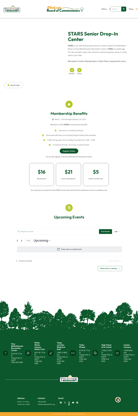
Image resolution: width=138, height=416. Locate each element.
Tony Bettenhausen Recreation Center (17, 347)
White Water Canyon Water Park (39, 346)
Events (79, 74)
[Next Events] (21, 240)
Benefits (72, 74)
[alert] (69, 249)
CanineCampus (127, 346)
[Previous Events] (17, 240)
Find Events (105, 231)
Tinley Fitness (82, 346)
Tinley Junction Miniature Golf (61, 346)
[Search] (123, 9)
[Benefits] (72, 70)
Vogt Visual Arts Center (106, 346)
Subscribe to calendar (108, 268)
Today (28, 240)
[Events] (79, 70)
